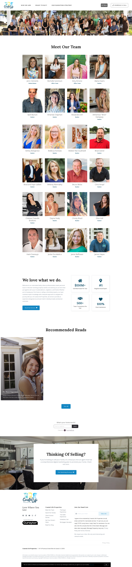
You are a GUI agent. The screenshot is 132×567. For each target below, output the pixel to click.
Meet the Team (49, 510)
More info (92, 564)
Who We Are (26, 5)
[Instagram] (32, 515)
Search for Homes (50, 513)
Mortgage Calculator (66, 522)
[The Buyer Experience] (22, 361)
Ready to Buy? (41, 5)
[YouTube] (29, 515)
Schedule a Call (64, 519)
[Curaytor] (30, 524)
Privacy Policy (106, 543)
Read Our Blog (49, 525)
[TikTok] (35, 515)
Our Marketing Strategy (62, 5)
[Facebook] (23, 515)
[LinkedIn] (26, 515)
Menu (105, 5)
